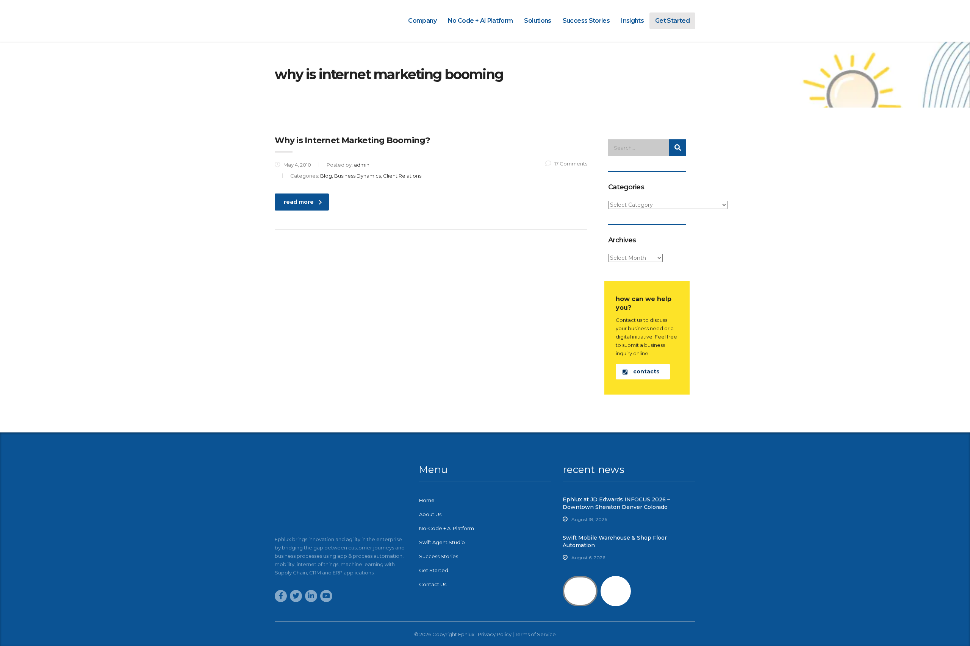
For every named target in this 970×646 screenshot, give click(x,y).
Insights (632, 20)
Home (427, 500)
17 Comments (570, 164)
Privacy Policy (495, 634)
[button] (643, 371)
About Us (430, 514)
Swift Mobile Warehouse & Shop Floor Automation (615, 541)
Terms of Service (535, 634)
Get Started (672, 20)
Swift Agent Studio (442, 542)
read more (299, 201)
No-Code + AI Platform (446, 528)
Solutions (537, 20)
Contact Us (432, 584)
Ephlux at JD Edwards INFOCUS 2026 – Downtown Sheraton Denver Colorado (616, 503)
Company (422, 20)
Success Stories (586, 20)
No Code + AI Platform (480, 20)
